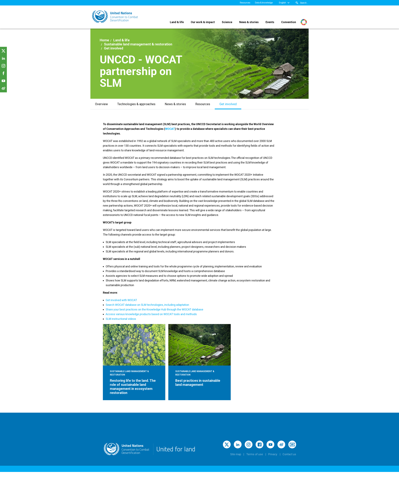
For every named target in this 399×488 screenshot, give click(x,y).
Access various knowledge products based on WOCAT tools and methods (151, 314)
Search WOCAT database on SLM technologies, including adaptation (147, 304)
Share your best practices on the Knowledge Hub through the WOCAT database (154, 309)
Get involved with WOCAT (121, 300)
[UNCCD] (115, 16)
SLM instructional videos (121, 318)
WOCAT (170, 128)
